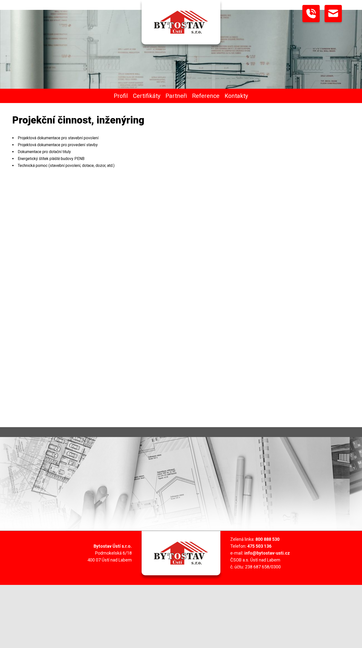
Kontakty (236, 95)
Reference (205, 95)
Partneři (176, 95)
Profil (121, 95)
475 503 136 (259, 546)
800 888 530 (267, 539)
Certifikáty (146, 95)
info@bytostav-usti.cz (267, 553)
